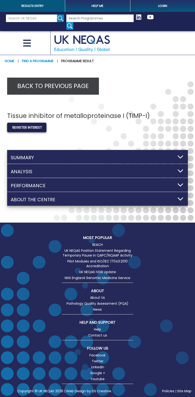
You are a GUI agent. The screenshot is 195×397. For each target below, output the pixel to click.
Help (97, 329)
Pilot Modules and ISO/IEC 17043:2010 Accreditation (97, 263)
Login (162, 6)
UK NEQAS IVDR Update (97, 272)
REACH (97, 244)
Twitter (97, 361)
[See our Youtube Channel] (150, 17)
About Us (97, 297)
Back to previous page (53, 86)
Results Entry (32, 6)
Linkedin (97, 367)
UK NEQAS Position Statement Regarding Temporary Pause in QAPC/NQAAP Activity (97, 253)
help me (97, 6)
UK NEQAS (82, 43)
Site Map (184, 391)
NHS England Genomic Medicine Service (97, 278)
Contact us (97, 335)
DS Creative (101, 391)
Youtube (97, 379)
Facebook (97, 355)
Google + (97, 373)
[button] (97, 157)
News (97, 309)
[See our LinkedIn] (139, 17)
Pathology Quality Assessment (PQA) (97, 303)
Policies (168, 391)
